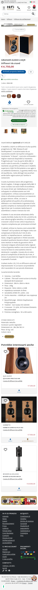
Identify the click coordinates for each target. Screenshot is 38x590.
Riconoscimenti (8, 523)
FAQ (21, 535)
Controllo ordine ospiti (8, 555)
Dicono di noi (7, 538)
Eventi (4, 521)
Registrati (6, 552)
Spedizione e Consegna (25, 532)
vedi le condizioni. (7, 91)
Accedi (4, 549)
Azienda (5, 516)
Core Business (7, 533)
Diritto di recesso (27, 521)
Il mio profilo (7, 559)
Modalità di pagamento (24, 527)
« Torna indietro (19, 29)
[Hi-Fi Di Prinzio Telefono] (3, 570)
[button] (32, 575)
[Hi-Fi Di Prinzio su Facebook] (9, 570)
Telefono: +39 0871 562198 (8, 567)
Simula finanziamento (18, 121)
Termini (30, 583)
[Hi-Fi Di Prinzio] (11, 8)
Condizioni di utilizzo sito (25, 581)
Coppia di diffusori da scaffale (12, 381)
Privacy (13, 581)
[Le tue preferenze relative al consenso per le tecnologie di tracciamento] (3, 586)
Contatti (5, 535)
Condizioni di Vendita (25, 517)
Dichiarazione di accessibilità (8, 541)
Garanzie (23, 523)
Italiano (31, 2)
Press (4, 526)
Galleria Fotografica (6, 529)
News (4, 519)
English (34, 2)
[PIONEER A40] (19, 24)
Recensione (9, 336)
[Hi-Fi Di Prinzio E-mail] (6, 570)
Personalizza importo (19, 125)
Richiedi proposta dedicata (13, 71)
